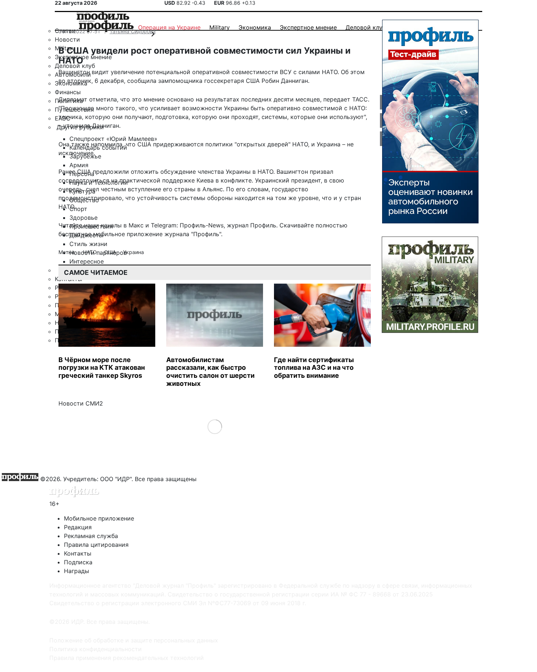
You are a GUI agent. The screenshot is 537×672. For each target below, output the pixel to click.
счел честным (106, 189)
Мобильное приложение (99, 518)
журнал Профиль (251, 225)
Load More (214, 426)
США (110, 252)
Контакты (77, 553)
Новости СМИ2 (80, 403)
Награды (76, 571)
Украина (133, 252)
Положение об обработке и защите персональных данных (133, 640)
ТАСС (360, 99)
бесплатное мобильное (91, 234)
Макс (136, 225)
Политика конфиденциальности (95, 649)
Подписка (78, 562)
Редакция (78, 527)
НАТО (90, 252)
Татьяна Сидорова (133, 31)
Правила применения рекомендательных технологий (126, 657)
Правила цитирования (96, 544)
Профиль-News (202, 225)
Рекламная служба (91, 535)
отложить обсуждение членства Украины (191, 171)
